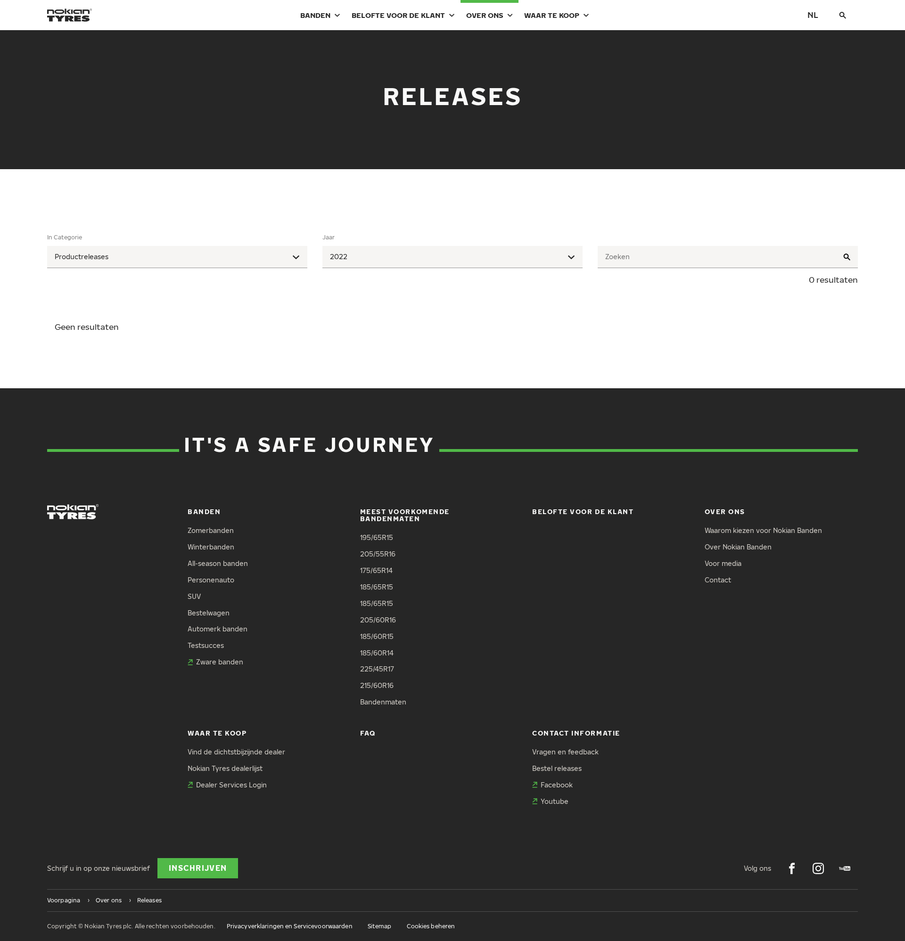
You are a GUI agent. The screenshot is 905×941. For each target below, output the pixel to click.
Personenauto (211, 580)
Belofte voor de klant (398, 15)
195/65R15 (376, 537)
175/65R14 (376, 570)
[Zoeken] (843, 15)
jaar (328, 237)
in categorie (64, 237)
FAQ (368, 733)
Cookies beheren (431, 926)
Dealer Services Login (231, 785)
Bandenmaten (383, 702)
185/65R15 (376, 587)
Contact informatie (576, 733)
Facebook (557, 785)
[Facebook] (792, 868)
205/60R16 (378, 620)
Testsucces (206, 645)
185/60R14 (377, 653)
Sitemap (380, 926)
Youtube (554, 801)
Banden (315, 15)
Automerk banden (217, 629)
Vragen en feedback (565, 752)
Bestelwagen (209, 613)
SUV (194, 596)
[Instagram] (818, 868)
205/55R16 (377, 554)
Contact (718, 580)
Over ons (484, 15)
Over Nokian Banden (738, 547)
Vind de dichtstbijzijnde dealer (236, 752)
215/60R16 (377, 685)
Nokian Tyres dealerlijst (225, 768)
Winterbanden (211, 547)
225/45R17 (377, 669)
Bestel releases (557, 768)
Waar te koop (551, 15)
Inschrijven (198, 868)
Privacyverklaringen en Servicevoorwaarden (290, 926)
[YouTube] (844, 868)
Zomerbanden (211, 530)
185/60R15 (377, 636)
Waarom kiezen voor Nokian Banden (763, 530)
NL (812, 15)
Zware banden (219, 662)
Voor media (723, 563)
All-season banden (218, 563)
